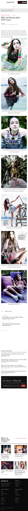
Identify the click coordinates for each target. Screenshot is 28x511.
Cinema (16, 493)
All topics (16, 502)
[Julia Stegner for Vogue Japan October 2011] (7, 449)
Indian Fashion (18, 489)
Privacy (2, 509)
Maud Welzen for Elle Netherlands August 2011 (20, 472)
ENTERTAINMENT (5, 489)
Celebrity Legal (4, 493)
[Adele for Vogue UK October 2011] (21, 449)
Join (23, 385)
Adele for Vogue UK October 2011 (21, 455)
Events (2, 492)
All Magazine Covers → (21, 438)
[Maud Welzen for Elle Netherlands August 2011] (21, 465)
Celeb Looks (17, 483)
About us (16, 499)
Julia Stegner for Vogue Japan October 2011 (6, 456)
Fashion (10, 2)
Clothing (16, 486)
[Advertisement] (14, 339)
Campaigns (17, 484)
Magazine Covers (11, 9)
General (2, 499)
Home (2, 9)
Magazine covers (8, 311)
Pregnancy (3, 503)
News (6, 9)
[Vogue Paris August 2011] (7, 465)
